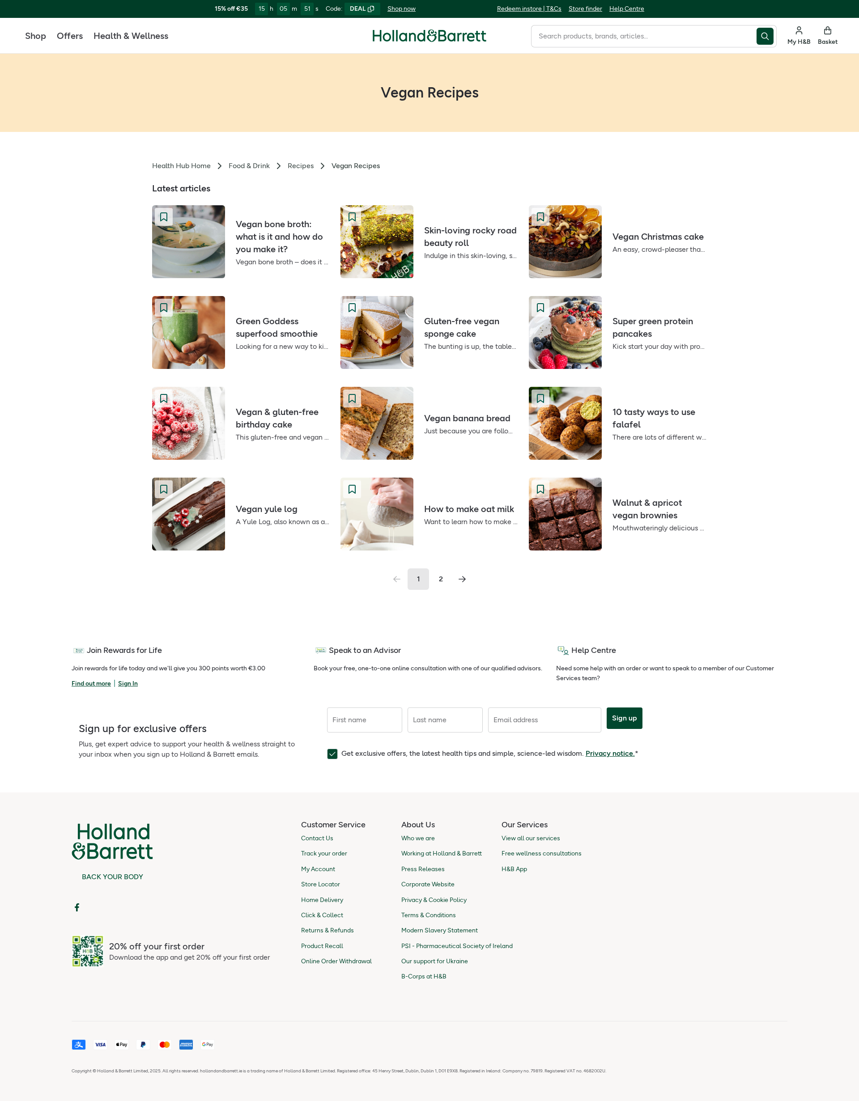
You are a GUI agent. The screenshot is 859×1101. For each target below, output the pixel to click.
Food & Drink (249, 165)
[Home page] (429, 36)
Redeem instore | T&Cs (529, 9)
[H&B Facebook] (77, 907)
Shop (35, 35)
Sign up (624, 718)
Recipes (301, 165)
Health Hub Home (181, 165)
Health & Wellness (131, 35)
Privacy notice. (610, 753)
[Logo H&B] (429, 39)
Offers (70, 35)
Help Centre (626, 9)
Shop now (401, 9)
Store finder (585, 9)
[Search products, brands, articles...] (767, 36)
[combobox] (644, 36)
